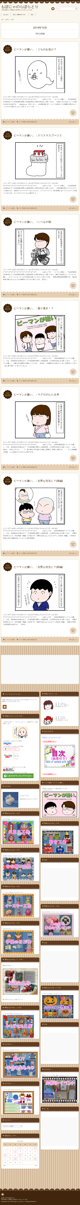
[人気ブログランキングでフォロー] (18, 778)
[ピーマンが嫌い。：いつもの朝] (40, 264)
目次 (32, 14)
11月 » (36, 1165)
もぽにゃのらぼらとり (8, 1198)
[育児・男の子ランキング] (8, 771)
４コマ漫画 (22, 122)
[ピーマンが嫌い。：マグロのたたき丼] (40, 437)
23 (15, 1159)
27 (35, 1159)
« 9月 (4, 1165)
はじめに (6, 14)
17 (20, 1155)
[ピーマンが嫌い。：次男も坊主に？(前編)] (40, 609)
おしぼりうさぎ (24, 795)
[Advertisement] (40, 669)
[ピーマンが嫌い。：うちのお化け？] (40, 92)
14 (5, 1155)
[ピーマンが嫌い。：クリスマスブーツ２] (40, 178)
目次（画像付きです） (19, 14)
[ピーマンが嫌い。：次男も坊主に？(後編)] (40, 523)
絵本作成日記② (32, 122)
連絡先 (52, 8)
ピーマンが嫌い (10, 122)
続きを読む (73, 113)
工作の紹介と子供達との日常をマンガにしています (14, 1199)
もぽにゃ (74, 122)
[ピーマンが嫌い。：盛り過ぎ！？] (40, 351)
